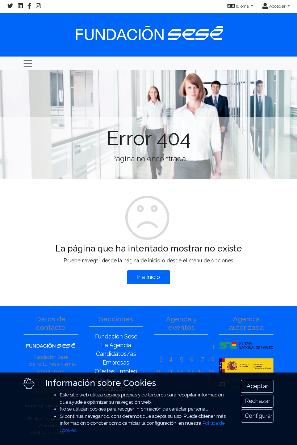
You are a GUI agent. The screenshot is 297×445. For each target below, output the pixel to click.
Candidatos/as (116, 353)
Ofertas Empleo (116, 371)
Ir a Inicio (148, 277)
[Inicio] (148, 29)
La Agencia (116, 345)
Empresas (116, 362)
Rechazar (257, 401)
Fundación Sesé (116, 336)
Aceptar (257, 386)
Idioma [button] (242, 6)
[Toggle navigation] (28, 63)
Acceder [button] (277, 6)
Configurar (258, 415)
